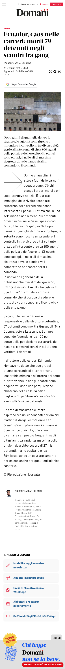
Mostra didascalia (32, 111)
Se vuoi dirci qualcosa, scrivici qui (34, 616)
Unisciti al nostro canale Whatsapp (28, 590)
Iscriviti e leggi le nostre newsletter (28, 565)
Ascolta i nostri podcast (28, 577)
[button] (50, 71)
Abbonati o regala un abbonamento (26, 603)
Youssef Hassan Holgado (17, 63)
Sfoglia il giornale (27, 4)
